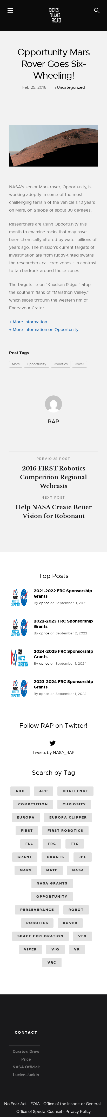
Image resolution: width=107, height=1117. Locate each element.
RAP (53, 421)
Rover (79, 364)
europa (26, 817)
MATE (52, 870)
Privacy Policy (78, 1111)
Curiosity (74, 804)
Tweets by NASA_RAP (53, 752)
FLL (29, 844)
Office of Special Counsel (39, 1111)
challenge (75, 791)
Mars (15, 364)
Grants (55, 857)
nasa (78, 870)
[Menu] (10, 10)
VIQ (55, 949)
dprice (44, 603)
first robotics (65, 830)
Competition (33, 804)
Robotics (61, 364)
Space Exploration (40, 936)
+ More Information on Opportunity (43, 329)
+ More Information (28, 322)
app (43, 791)
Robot (76, 910)
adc (20, 791)
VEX (82, 936)
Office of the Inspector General (72, 1103)
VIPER (30, 949)
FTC (75, 844)
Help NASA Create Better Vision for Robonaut (54, 508)
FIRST (27, 830)
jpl (82, 857)
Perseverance (37, 910)
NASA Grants (52, 883)
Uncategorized (71, 87)
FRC (52, 844)
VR (77, 949)
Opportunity (36, 364)
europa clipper (68, 817)
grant (24, 857)
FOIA (35, 1103)
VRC (52, 962)
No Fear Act (15, 1103)
